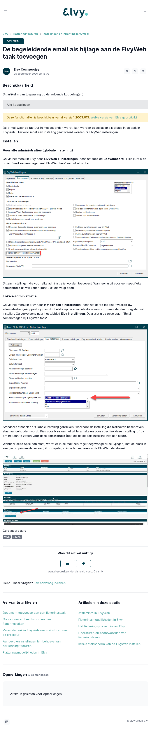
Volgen (13, 41)
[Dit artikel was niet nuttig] (83, 563)
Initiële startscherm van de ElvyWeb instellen (109, 644)
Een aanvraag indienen (50, 583)
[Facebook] (127, 71)
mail (7, 536)
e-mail (17, 536)
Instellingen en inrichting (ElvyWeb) (66, 33)
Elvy (5, 33)
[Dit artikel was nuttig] (67, 563)
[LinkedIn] (143, 71)
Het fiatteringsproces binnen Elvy (101, 626)
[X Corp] (135, 71)
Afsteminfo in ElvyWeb (94, 613)
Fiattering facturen (25, 33)
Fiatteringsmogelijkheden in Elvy (25, 652)
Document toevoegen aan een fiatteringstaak (34, 612)
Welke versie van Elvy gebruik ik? (114, 117)
